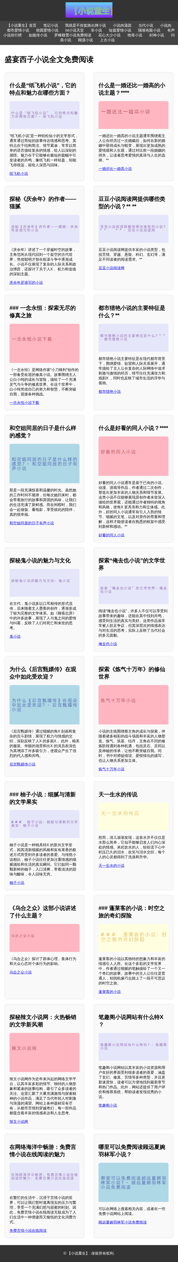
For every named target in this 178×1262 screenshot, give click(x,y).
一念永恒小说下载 (24, 403)
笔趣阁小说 (108, 1105)
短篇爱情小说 (120, 30)
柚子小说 (17, 883)
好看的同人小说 (111, 535)
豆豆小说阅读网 (111, 268)
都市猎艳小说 (110, 392)
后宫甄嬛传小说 (22, 764)
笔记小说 (50, 25)
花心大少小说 (109, 35)
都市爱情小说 (18, 30)
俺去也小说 (108, 644)
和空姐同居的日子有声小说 (32, 523)
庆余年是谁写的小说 (26, 283)
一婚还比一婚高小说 (115, 169)
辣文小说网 (19, 1122)
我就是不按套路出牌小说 (85, 25)
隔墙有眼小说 (149, 30)
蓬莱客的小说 (110, 992)
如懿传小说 (38, 35)
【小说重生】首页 (21, 25)
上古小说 (107, 40)
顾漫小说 (85, 40)
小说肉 (165, 25)
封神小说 (156, 35)
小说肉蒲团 (122, 25)
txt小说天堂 (74, 30)
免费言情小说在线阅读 (28, 1231)
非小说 (96, 30)
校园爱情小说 (47, 30)
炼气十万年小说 (111, 769)
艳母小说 (134, 35)
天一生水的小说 (111, 866)
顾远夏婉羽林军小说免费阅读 (123, 1222)
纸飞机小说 (19, 174)
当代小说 (145, 25)
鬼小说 (15, 636)
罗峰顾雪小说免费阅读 (72, 35)
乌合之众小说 (21, 972)
